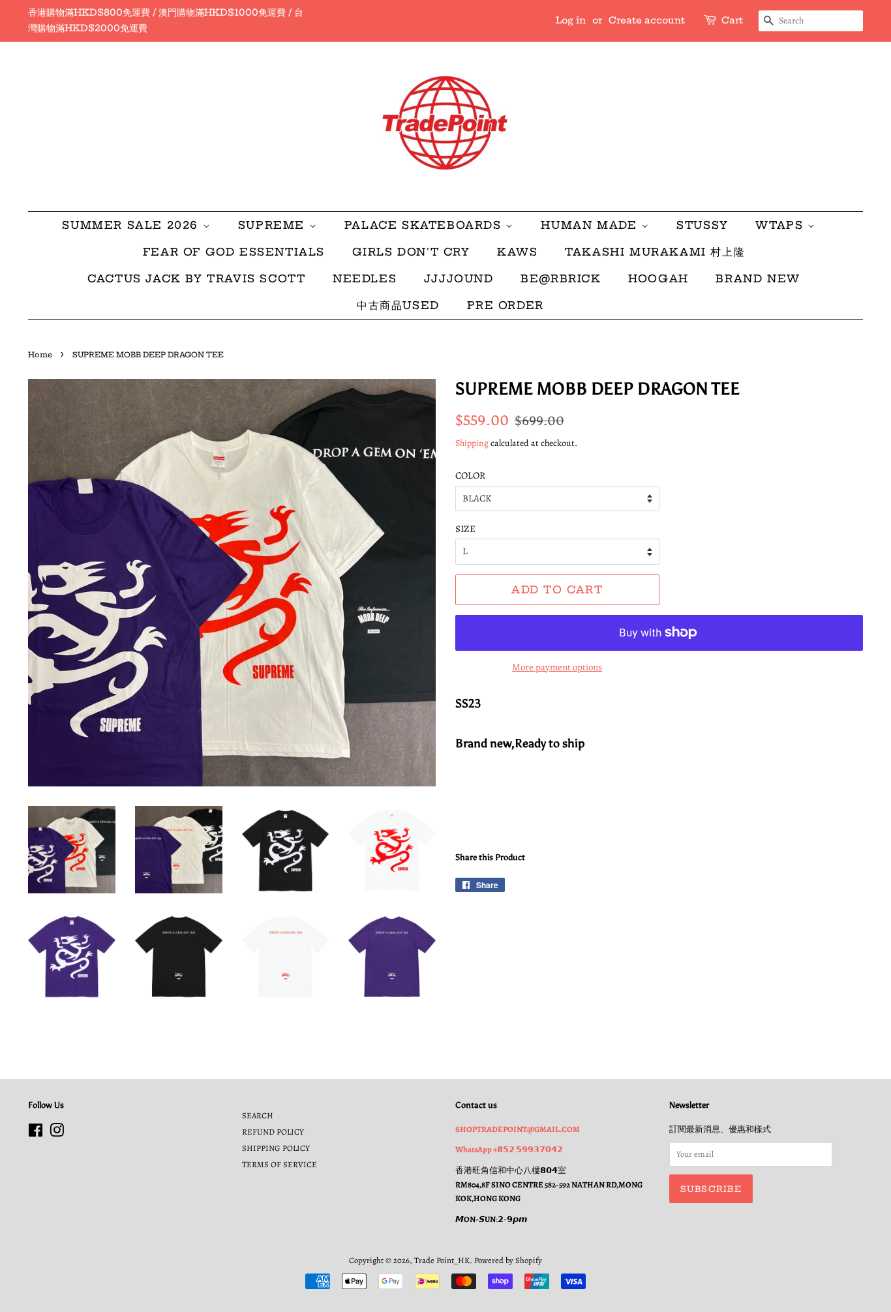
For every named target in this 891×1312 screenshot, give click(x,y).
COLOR (470, 475)
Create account (647, 20)
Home (40, 354)
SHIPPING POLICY (276, 1148)
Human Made (591, 224)
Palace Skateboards (425, 224)
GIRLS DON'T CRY (411, 251)
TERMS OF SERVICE (279, 1164)
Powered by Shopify (508, 1260)
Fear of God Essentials (234, 251)
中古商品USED (398, 305)
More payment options (557, 667)
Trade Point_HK (442, 1260)
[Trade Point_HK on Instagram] (57, 1133)
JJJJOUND (459, 278)
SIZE (465, 528)
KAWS (517, 251)
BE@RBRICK (561, 278)
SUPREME (273, 224)
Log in (571, 20)
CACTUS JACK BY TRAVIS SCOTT (196, 278)
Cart (732, 20)
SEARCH (257, 1115)
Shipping (472, 443)
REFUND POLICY (273, 1131)
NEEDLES (365, 278)
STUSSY (702, 224)
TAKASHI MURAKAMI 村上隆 (655, 251)
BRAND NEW (758, 278)
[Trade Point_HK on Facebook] (35, 1133)
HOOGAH (658, 278)
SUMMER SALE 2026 (132, 224)
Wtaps (781, 224)
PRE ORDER (505, 305)
